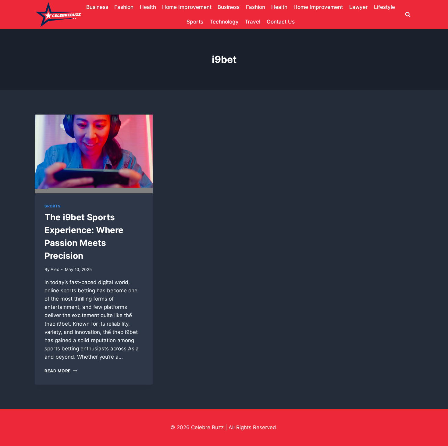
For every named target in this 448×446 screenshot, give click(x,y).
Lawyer (358, 7)
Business (97, 7)
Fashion (123, 7)
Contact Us (281, 22)
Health (148, 7)
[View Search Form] (407, 14)
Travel (252, 22)
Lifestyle (384, 7)
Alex (55, 269)
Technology (224, 22)
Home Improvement (187, 7)
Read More (60, 370)
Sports (195, 22)
